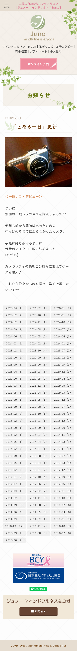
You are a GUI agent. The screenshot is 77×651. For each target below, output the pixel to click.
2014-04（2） (39, 442)
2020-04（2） (63, 378)
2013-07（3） (63, 456)
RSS (64, 645)
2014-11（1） (63, 435)
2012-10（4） (39, 477)
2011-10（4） (63, 498)
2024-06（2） (15, 336)
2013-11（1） (63, 449)
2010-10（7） (63, 526)
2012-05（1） (63, 484)
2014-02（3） (15, 449)
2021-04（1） (15, 371)
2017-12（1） (63, 399)
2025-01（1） (63, 315)
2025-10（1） (39, 315)
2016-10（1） (39, 414)
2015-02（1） (15, 435)
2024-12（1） (15, 322)
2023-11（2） (15, 350)
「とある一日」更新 (34, 126)
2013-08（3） (39, 456)
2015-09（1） (39, 428)
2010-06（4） (15, 540)
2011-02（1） (39, 519)
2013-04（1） (39, 463)
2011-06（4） (15, 512)
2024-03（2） (15, 343)
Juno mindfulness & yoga (42, 645)
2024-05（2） (39, 336)
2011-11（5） (39, 498)
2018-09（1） (15, 399)
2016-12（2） (15, 414)
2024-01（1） (63, 343)
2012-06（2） (39, 484)
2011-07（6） (63, 505)
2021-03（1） (39, 371)
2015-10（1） (15, 428)
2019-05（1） (15, 392)
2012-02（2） (39, 491)
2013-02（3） (15, 470)
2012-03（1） (15, 491)
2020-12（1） (63, 371)
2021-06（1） (39, 364)
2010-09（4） (15, 533)
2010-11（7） (39, 526)
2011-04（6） (63, 512)
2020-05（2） (39, 378)
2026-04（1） (15, 308)
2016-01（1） (39, 421)
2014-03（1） (63, 442)
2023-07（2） (63, 350)
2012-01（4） (63, 491)
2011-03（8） (15, 519)
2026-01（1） (63, 308)
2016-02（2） (15, 421)
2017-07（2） (63, 406)
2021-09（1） (15, 364)
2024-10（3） (63, 322)
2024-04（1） (63, 336)
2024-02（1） (39, 343)
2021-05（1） (63, 364)
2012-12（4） (63, 470)
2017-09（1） (15, 406)
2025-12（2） (15, 315)
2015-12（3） (63, 421)
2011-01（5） (63, 519)
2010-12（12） (15, 526)
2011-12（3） (15, 498)
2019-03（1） (63, 392)
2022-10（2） (15, 357)
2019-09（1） (63, 385)
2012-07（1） (15, 484)
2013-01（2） (39, 470)
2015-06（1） (63, 428)
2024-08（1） (39, 329)
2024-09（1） (15, 329)
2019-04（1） (39, 392)
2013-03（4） (63, 463)
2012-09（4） (63, 477)
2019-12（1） (39, 385)
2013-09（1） (15, 456)
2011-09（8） (15, 505)
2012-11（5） (15, 477)
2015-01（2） (39, 435)
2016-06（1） (63, 414)
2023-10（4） (39, 350)
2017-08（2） (39, 406)
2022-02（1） (63, 357)
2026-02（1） (39, 308)
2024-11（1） (39, 322)
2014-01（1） (39, 449)
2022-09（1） (39, 357)
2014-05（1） (15, 442)
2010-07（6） (63, 533)
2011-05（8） (39, 512)
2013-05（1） (15, 463)
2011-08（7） (39, 505)
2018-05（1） (39, 399)
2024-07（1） (63, 329)
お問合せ (40, 611)
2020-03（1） (15, 385)
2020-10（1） (15, 378)
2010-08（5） (39, 533)
